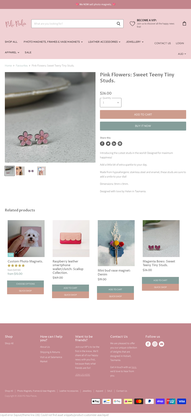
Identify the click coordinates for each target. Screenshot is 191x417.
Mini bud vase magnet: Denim (114, 272)
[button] (16, 266)
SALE (28, 52)
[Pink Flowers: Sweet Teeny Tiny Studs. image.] (50, 117)
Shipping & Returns (50, 352)
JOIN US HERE (82, 375)
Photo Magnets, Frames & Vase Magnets (52, 41)
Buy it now (143, 126)
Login (180, 43)
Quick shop (25, 290)
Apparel (11, 52)
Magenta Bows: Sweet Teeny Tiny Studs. (159, 263)
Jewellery (133, 41)
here (133, 367)
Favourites (22, 65)
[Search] (118, 23)
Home (8, 65)
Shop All (11, 41)
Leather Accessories (103, 41)
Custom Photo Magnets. (25, 262)
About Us (45, 347)
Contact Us (162, 43)
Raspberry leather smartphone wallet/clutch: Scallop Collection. (68, 267)
